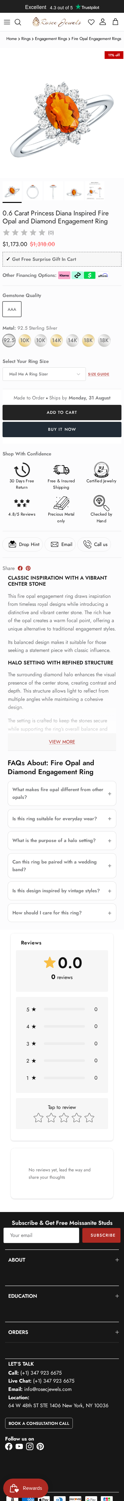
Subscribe (103, 1235)
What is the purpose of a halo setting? (54, 840)
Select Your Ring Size (26, 361)
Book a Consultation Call (39, 1423)
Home (11, 39)
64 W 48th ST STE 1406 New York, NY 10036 (58, 1405)
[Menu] (7, 22)
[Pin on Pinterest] (28, 568)
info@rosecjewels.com (48, 1389)
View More (62, 741)
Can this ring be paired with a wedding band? (54, 865)
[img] (24, 233)
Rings (26, 39)
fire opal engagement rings (96, 39)
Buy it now (62, 429)
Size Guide (98, 374)
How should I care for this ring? (47, 912)
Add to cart (62, 412)
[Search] (21, 22)
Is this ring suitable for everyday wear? (54, 818)
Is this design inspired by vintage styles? (56, 890)
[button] (91, 22)
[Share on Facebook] (20, 568)
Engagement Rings (51, 39)
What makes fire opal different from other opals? (57, 793)
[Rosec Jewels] (56, 22)
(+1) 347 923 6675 (41, 1373)
